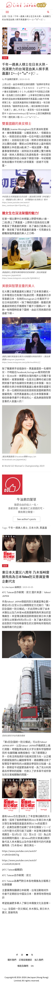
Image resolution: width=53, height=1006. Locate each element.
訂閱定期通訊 (25, 959)
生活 (5, 58)
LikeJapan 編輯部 (13, 587)
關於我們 (12, 959)
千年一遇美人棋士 (18, 527)
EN (32, 966)
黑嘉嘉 (43, 527)
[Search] (48, 11)
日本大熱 (34, 527)
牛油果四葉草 (11, 79)
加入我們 (39, 959)
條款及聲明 (22, 966)
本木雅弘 (34, 908)
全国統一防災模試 (18, 908)
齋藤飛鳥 (13, 912)
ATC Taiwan (8, 880)
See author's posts (26, 519)
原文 (28, 592)
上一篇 (26, 924)
